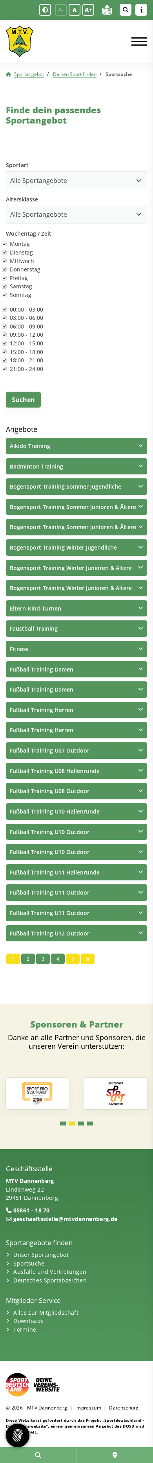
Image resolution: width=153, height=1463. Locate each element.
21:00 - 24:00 (26, 369)
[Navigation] (136, 41)
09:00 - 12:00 (26, 334)
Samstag (21, 286)
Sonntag (20, 295)
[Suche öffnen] (125, 10)
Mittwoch (22, 261)
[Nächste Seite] (73, 959)
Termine (24, 1329)
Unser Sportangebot (41, 1254)
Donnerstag (25, 269)
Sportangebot (29, 74)
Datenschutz (123, 1408)
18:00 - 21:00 (26, 360)
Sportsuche (28, 1263)
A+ (88, 9)
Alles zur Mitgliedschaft (45, 1312)
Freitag (19, 278)
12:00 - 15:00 (26, 343)
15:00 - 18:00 (26, 352)
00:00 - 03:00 (26, 309)
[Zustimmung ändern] (17, 1435)
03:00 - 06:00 (26, 317)
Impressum (88, 1408)
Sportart (17, 165)
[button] (76, 446)
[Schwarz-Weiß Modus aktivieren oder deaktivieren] (45, 10)
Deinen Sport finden (75, 74)
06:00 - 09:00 (26, 326)
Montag (20, 243)
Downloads (28, 1321)
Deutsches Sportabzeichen (50, 1280)
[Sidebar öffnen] (141, 10)
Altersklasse (22, 199)
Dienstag (21, 252)
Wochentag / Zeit (28, 233)
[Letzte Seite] (88, 959)
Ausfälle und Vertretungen (49, 1271)
